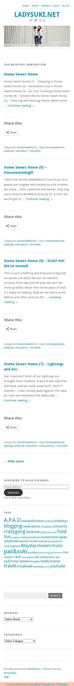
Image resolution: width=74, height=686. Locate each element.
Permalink (35, 151)
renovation (21, 151)
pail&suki (9, 151)
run (37, 557)
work (46, 566)
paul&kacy (33, 552)
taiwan (24, 561)
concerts (59, 526)
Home (25, 6)
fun (7, 536)
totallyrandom (50, 561)
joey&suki (11, 541)
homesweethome (55, 147)
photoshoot (56, 552)
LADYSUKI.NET (37, 14)
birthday (49, 521)
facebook (33, 532)
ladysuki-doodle (28, 541)
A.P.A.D (12, 520)
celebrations (31, 526)
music (57, 545)
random (8, 557)
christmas (46, 526)
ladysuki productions (50, 541)
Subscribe (13, 492)
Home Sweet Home (21, 74)
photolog (45, 552)
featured (52, 532)
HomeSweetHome (27, 147)
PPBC (66, 552)
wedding (38, 566)
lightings (8, 445)
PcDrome (61, 684)
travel (10, 566)
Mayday (29, 545)
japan (63, 537)
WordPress (34, 668)
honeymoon (49, 537)
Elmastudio (10, 672)
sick (57, 557)
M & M (65, 6)
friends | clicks (50, 6)
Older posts (14, 461)
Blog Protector (43, 684)
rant (17, 557)
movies (44, 545)
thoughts (35, 561)
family (43, 532)
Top (6, 676)
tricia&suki (25, 566)
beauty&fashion (32, 521)
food (62, 531)
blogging (13, 526)
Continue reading (21, 105)
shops (35, 6)
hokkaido (15, 537)
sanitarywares (46, 445)
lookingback (12, 546)
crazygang (14, 531)
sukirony (11, 561)
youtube (57, 566)
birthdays (61, 521)
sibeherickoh (47, 557)
